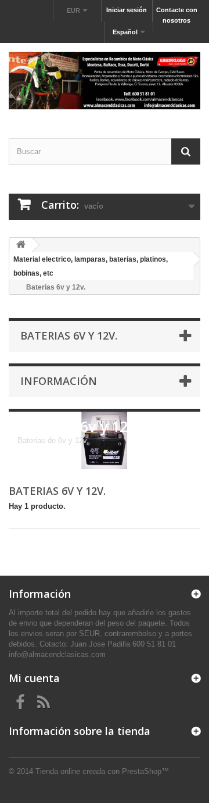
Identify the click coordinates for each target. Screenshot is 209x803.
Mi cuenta (34, 678)
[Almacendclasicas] (104, 80)
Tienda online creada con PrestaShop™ (102, 771)
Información (58, 381)
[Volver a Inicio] (21, 245)
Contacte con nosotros (176, 15)
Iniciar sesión (126, 9)
